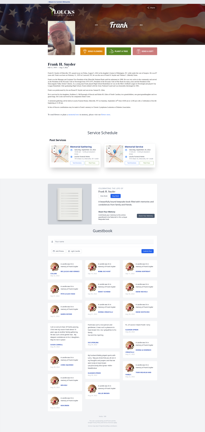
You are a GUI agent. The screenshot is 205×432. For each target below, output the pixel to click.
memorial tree (73, 114)
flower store (105, 114)
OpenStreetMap (105, 426)
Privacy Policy (96, 422)
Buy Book (115, 196)
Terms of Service (108, 422)
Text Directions (77, 163)
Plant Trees (92, 163)
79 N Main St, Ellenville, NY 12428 (86, 159)
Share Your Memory (146, 216)
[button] (60, 151)
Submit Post (147, 251)
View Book (103, 196)
